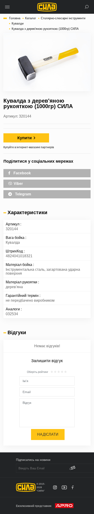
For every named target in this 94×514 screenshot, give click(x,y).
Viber (18, 184)
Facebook (22, 173)
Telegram (22, 194)
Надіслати (47, 434)
